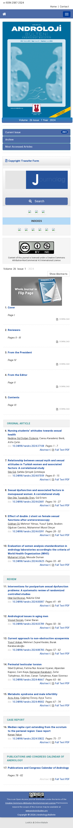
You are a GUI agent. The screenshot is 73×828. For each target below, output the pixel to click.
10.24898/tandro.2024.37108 (28, 445)
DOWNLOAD (64, 319)
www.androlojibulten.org (37, 811)
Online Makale (41, 822)
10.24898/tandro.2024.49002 (28, 701)
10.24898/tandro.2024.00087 (28, 601)
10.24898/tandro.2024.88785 (28, 649)
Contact (64, 6)
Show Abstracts (58, 274)
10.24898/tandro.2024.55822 (28, 738)
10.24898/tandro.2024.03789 (28, 623)
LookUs (28, 822)
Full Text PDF (62, 449)
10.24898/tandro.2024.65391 (28, 531)
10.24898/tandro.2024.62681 (28, 501)
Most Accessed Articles (18, 146)
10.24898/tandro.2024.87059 (28, 475)
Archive (9, 139)
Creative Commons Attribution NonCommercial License (30, 803)
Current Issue (36, 132)
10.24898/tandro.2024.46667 (28, 679)
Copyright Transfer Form (23, 160)
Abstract (45, 449)
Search (38, 201)
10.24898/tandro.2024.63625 (28, 561)
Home (54, 6)
